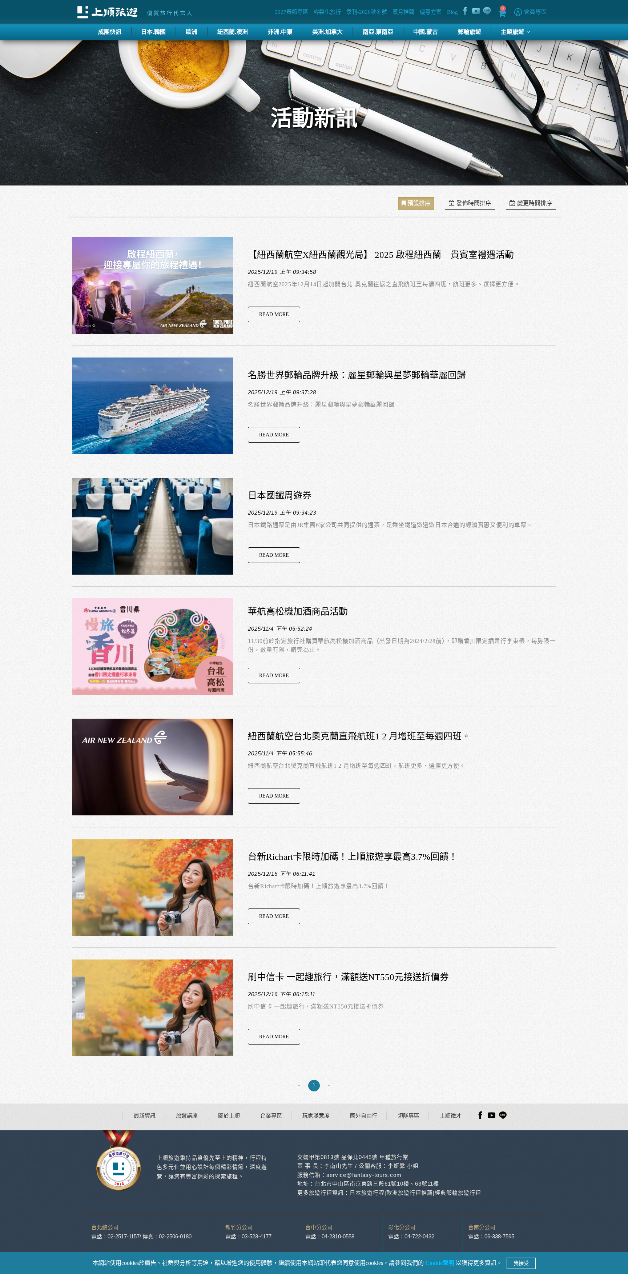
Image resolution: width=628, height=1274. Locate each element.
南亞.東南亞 (378, 31)
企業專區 (271, 1116)
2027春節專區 (291, 12)
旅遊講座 (187, 1116)
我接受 (521, 1263)
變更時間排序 (534, 203)
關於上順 (229, 1116)
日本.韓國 (153, 31)
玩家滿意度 (316, 1116)
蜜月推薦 (403, 12)
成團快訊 (109, 31)
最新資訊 (145, 1116)
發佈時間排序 (473, 203)
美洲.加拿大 (327, 31)
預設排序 (419, 203)
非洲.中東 (280, 31)
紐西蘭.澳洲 (232, 31)
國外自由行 (363, 1116)
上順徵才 (451, 1116)
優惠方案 (431, 12)
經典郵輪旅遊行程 (458, 1193)
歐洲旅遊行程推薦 (409, 1193)
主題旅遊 (513, 31)
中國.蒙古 (425, 31)
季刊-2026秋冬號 (366, 12)
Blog (452, 12)
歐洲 (191, 31)
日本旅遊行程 (367, 1193)
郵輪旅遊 (469, 31)
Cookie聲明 (440, 1263)
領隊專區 (408, 1116)
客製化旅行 (327, 12)
